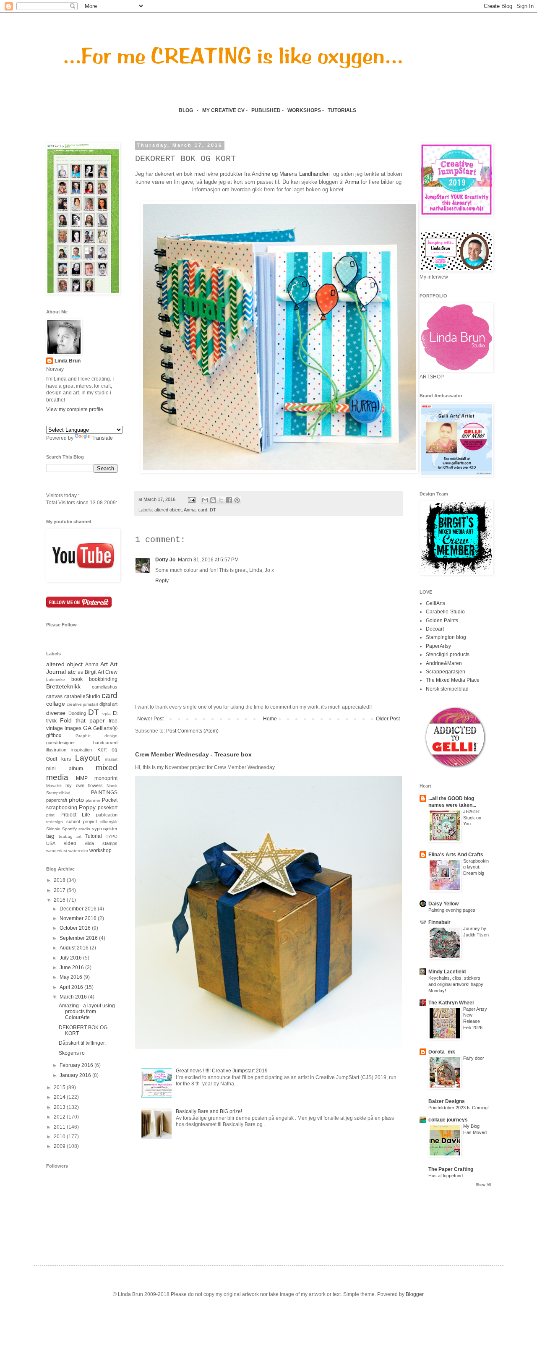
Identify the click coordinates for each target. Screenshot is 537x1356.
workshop (100, 850)
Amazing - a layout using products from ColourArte (87, 1012)
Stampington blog (446, 637)
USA (50, 843)
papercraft (56, 800)
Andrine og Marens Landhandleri (291, 174)
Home (270, 719)
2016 (60, 900)
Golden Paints (442, 620)
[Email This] (205, 500)
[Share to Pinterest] (237, 500)
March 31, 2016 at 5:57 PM (208, 560)
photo (76, 799)
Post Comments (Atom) (192, 731)
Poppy (87, 807)
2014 (60, 1097)
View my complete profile (74, 409)
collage (55, 703)
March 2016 (74, 997)
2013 (60, 1107)
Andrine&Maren (444, 663)
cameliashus (104, 686)
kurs (66, 759)
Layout (87, 758)
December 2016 (79, 909)
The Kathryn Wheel (451, 1003)
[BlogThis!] (213, 500)
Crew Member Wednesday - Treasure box (193, 754)
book (77, 679)
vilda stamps (101, 843)
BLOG (186, 110)
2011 (60, 1127)
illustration (56, 749)
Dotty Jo (165, 560)
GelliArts (435, 603)
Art (104, 664)
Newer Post (150, 719)
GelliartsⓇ (105, 728)
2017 (60, 890)
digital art (108, 704)
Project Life (75, 815)
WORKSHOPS (304, 110)
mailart (111, 759)
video (70, 843)
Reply (162, 581)
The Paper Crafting (450, 1169)
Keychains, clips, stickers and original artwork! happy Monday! (455, 984)
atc (72, 671)
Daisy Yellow (443, 904)
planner (93, 800)
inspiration (81, 749)
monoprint (105, 778)
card (202, 509)
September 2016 (79, 938)
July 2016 (71, 958)
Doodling (77, 713)
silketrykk (108, 821)
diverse (55, 712)
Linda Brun (68, 361)
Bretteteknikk (63, 686)
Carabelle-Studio (445, 612)
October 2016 (76, 928)
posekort (107, 808)
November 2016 (79, 918)
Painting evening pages (451, 910)
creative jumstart (82, 704)
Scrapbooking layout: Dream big (476, 867)
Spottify (69, 829)
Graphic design (97, 735)
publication (106, 814)
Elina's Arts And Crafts (455, 855)
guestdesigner (60, 742)
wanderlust (56, 850)
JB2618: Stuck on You (472, 818)
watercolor (78, 850)
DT (213, 509)
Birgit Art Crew (101, 672)
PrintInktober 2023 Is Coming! (458, 1107)
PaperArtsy (438, 646)
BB (80, 672)
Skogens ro (72, 1053)
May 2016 (71, 977)
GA (87, 728)
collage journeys (448, 1120)
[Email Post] (191, 499)
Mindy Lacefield (447, 972)
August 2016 (75, 948)
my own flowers (84, 785)
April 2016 (72, 987)
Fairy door (473, 1058)
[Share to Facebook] (229, 500)
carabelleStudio (82, 696)
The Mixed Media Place (453, 680)
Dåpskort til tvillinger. (82, 1043)
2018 (60, 880)
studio (84, 829)
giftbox (53, 735)
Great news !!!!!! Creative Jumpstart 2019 (222, 1071)
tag (50, 835)
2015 (60, 1087)
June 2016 (72, 967)
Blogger (414, 1294)
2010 (60, 1137)
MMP (82, 778)
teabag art (70, 836)
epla (106, 713)
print (50, 815)
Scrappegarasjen (445, 672)
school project (81, 821)
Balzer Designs (446, 1101)
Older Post (388, 719)
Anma (352, 182)
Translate (102, 438)
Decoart (435, 629)
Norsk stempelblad (447, 689)
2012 (60, 1117)
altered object (168, 509)
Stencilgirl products (447, 654)
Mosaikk (54, 785)
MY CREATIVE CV (223, 110)
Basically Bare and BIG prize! (209, 1111)
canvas (54, 696)
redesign (54, 821)
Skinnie (53, 829)
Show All (483, 1185)
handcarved (105, 742)
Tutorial (93, 836)
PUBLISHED (266, 110)
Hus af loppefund (445, 1175)
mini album (64, 769)
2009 (60, 1146)
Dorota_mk (441, 1052)
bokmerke (55, 679)
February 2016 (77, 1065)
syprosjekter (104, 828)
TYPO (111, 836)
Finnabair (439, 922)
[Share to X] (221, 500)
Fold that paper (82, 720)
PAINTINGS (104, 792)
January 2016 (76, 1075)
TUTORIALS (342, 110)
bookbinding (103, 679)
